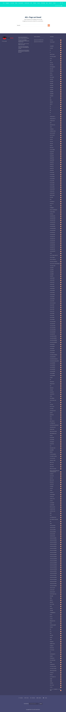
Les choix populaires (53, 454)
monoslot (51, 488)
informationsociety (53, 427)
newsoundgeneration (53, 517)
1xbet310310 (51, 93)
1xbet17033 (51, 83)
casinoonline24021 (52, 327)
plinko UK (51, 602)
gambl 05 (51, 412)
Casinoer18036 (52, 313)
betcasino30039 (52, 178)
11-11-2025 (51, 48)
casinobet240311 (52, 292)
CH (50, 379)
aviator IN (51, 137)
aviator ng (51, 143)
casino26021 (51, 269)
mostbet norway (52, 498)
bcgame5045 (52, 164)
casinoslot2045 (52, 348)
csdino (51, 396)
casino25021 (51, 267)
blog (50, 199)
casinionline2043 (52, 224)
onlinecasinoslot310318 (53, 573)
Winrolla (51, 674)
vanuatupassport (52, 664)
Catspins (51, 377)
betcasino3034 (52, 180)
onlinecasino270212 (53, 531)
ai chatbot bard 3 (52, 120)
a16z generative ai (52, 116)
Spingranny (51, 641)
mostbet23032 (52, 502)
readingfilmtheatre (52, 612)
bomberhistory (52, 201)
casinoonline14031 (52, 325)
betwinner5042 (52, 193)
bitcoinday (51, 197)
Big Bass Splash (52, 195)
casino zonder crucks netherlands (55, 263)
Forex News (51, 408)
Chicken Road (52, 381)
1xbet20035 (51, 85)
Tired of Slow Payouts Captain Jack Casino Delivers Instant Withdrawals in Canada (23, 47)
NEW (51, 513)
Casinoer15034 (52, 311)
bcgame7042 (52, 168)
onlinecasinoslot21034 (53, 546)
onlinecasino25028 (52, 529)
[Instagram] (58, 6)
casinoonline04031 (52, 321)
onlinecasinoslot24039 (53, 556)
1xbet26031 (51, 87)
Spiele (51, 639)
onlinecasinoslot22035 (53, 548)
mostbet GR (51, 492)
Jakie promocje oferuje (53, 431)
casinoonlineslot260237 (53, 342)
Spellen (51, 637)
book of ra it (51, 203)
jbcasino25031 (52, 437)
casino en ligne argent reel (54, 255)
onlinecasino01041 (52, 525)
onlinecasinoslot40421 (53, 575)
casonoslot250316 (52, 369)
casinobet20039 (52, 288)
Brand (51, 205)
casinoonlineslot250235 (53, 340)
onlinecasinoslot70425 (53, 583)
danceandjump (52, 398)
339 (50, 110)
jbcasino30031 (52, 439)
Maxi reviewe (52, 462)
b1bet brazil (51, 147)
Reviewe (51, 616)
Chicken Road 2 (52, 383)
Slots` (51, 633)
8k (50, 112)
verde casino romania (53, 668)
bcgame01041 (52, 151)
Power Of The (52, 604)
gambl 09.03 (52, 414)
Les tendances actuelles (53, 456)
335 (50, 108)
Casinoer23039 (52, 317)
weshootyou (51, 672)
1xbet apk (51, 62)
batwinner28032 (52, 149)
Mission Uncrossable (53, 468)
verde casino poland (53, 666)
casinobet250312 (52, 294)
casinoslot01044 (52, 344)
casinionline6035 (52, 240)
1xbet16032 (51, 81)
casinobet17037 (52, 284)
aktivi (51, 122)
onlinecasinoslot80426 (53, 585)
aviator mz (51, 141)
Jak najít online (52, 429)
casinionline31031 (52, 234)
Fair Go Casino (52, 406)
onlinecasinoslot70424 (53, 581)
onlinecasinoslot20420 (53, 544)
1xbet (50, 60)
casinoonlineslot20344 (53, 338)
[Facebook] (55, 6)
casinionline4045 (52, 236)
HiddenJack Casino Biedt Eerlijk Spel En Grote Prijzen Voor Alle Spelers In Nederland (23, 51)
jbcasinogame (52, 441)
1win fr (51, 58)
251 (50, 106)
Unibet (51, 662)
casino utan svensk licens (53, 261)
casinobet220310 (52, 290)
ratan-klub (51, 610)
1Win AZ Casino (52, 54)
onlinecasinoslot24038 (53, 554)
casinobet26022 (52, 298)
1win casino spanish (53, 56)
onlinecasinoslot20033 (53, 542)
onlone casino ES (52, 587)
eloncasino (51, 404)
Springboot (51, 645)
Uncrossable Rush (52, 660)
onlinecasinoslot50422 (53, 577)
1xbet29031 (51, 91)
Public (51, 606)
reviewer (51, 618)
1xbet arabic (51, 64)
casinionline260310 (53, 228)
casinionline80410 (52, 251)
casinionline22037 (52, 226)
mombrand (51, 473)
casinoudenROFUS (52, 356)
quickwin (51, 608)
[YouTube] (61, 6)
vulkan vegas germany (53, 670)
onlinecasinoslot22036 (53, 550)
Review (51, 614)
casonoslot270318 (52, 371)
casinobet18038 (52, 286)
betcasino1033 (52, 172)
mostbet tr (51, 500)
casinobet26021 (52, 296)
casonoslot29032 (52, 375)
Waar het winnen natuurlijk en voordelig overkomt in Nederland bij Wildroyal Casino (23, 41)
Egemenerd (36, 41)
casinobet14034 (52, 280)
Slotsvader (51, 635)
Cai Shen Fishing (52, 211)
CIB (50, 385)
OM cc (51, 523)
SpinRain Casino (52, 643)
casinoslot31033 (52, 352)
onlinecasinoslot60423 (53, 579)
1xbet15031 (51, 79)
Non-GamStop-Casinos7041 (54, 519)
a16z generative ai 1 (52, 118)
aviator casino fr (52, 135)
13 (50, 50)
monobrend (51, 484)
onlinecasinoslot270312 (53, 560)
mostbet (51, 490)
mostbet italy (52, 496)
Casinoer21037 (52, 315)
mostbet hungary (52, 494)
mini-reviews (52, 466)
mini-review (52, 464)
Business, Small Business (53, 209)
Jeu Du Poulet (52, 443)
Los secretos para (52, 458)
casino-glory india (52, 265)
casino (51, 253)
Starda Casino (52, 647)
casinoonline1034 (52, 323)
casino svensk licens (53, 259)
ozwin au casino (52, 589)
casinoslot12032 (52, 346)
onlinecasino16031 (52, 527)
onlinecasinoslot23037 (53, 552)
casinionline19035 (52, 222)
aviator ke (51, 139)
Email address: (26, 703)
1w (50, 52)
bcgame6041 (52, 166)
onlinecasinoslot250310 (53, 558)
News (51, 515)
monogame (51, 486)
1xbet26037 (51, 89)
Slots (50, 631)
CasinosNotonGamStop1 (53, 354)
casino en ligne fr (52, 257)
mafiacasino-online (52, 460)
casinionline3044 (52, 232)
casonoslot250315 (52, 367)
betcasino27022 (52, 176)
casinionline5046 (52, 238)
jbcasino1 (51, 435)
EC (50, 402)
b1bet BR (51, 145)
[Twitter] (57, 6)
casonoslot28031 (52, 373)
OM (50, 521)
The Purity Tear (41, 41)
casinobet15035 (52, 282)
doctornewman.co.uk (53, 400)
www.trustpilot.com (53, 676)
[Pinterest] (60, 6)
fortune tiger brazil (52, 410)
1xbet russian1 (52, 77)
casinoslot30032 (52, 350)
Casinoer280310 (52, 319)
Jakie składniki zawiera (53, 433)
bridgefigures (52, 207)
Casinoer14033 (52, 309)
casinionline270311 (52, 230)
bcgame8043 (52, 170)
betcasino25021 (52, 174)
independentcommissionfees (54, 425)
